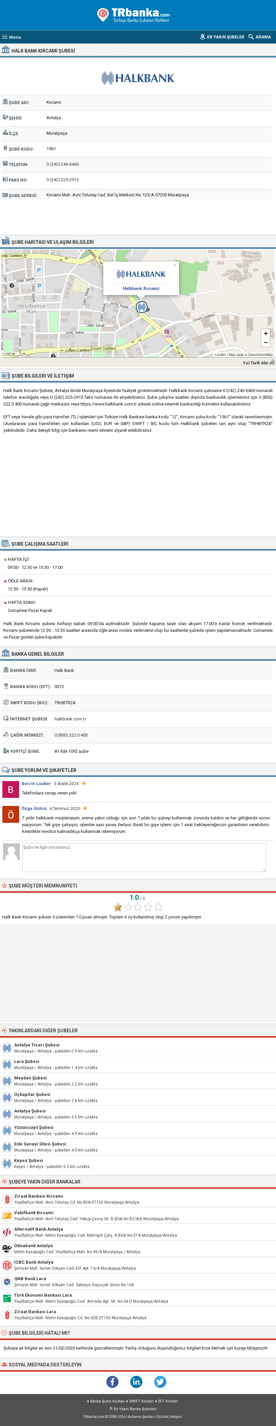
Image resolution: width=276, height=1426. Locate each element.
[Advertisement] (138, 216)
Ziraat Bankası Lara (35, 1311)
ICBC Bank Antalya (34, 1262)
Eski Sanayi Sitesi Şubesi (40, 1143)
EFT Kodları (168, 1401)
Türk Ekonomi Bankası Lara (43, 1295)
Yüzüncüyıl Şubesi (34, 1127)
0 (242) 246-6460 (62, 164)
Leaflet (220, 354)
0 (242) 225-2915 (62, 179)
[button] (138, 303)
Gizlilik (162, 1417)
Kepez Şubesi (28, 1160)
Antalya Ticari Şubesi (37, 1044)
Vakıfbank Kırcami (34, 1212)
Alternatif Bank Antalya (38, 1229)
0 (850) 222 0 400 (71, 735)
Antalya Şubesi (30, 1110)
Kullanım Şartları (141, 1417)
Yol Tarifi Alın (255, 363)
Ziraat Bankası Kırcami (38, 1196)
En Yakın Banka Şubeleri (135, 1409)
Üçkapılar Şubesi (32, 1094)
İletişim (176, 1417)
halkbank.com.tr (70, 718)
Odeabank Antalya (33, 1245)
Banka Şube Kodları (107, 1401)
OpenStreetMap (260, 354)
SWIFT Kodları (141, 1401)
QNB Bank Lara (30, 1278)
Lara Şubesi (26, 1061)
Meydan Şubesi (30, 1077)
